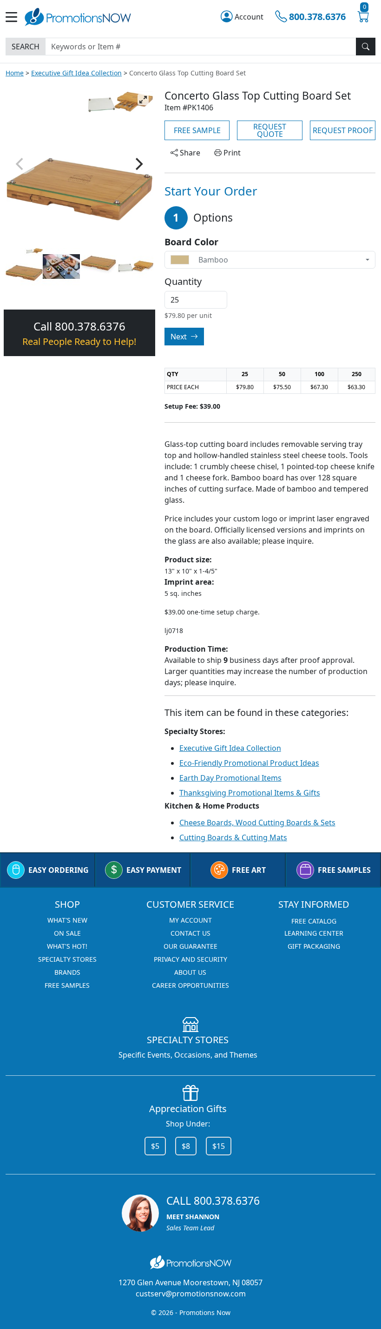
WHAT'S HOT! (67, 946)
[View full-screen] (143, 99)
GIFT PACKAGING (314, 946)
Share (189, 153)
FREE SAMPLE (197, 130)
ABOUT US (190, 972)
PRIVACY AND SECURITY (190, 959)
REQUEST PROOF (343, 130)
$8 (186, 1146)
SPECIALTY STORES (67, 959)
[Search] (365, 46)
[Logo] (78, 16)
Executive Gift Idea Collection (76, 72)
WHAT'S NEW (67, 920)
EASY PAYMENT (153, 870)
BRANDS (67, 972)
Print (231, 153)
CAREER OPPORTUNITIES (190, 985)
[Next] (138, 164)
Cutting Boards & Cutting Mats (233, 837)
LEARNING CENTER (313, 933)
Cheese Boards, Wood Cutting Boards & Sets (257, 822)
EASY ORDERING (58, 870)
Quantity (183, 281)
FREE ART (249, 870)
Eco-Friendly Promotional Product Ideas (249, 763)
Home (15, 72)
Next (180, 336)
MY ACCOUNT (190, 920)
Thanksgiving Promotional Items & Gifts (249, 793)
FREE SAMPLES (344, 870)
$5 (155, 1146)
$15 (218, 1146)
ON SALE (67, 933)
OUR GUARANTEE (190, 946)
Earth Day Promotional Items (230, 778)
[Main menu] (15, 17)
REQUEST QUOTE (269, 130)
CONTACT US (190, 933)
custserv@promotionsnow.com (191, 1294)
